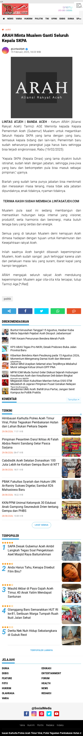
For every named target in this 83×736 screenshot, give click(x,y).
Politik (40, 725)
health (46, 683)
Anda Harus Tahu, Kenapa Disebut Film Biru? (31, 569)
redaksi (46, 693)
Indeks (60, 725)
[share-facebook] (25, 311)
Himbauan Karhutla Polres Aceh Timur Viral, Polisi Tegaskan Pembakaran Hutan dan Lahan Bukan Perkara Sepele (30, 422)
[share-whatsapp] (58, 311)
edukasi (46, 668)
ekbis (62, 18)
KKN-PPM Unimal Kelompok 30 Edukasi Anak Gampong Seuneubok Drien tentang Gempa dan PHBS (30, 507)
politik (39, 18)
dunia (71, 18)
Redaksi (50, 725)
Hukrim (31, 725)
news (10, 18)
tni (47, 18)
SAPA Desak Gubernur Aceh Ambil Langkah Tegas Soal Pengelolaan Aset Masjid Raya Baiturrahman (31, 550)
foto (5, 683)
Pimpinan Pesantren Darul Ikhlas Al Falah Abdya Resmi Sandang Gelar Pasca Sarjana (30, 443)
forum (46, 678)
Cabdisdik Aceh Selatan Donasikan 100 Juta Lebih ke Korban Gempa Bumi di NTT (30, 462)
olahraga (8, 693)
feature (7, 678)
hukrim (28, 18)
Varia (22, 725)
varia (19, 18)
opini (54, 18)
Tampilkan (73, 399)
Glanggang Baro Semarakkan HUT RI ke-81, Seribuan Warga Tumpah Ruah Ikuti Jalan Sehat (33, 614)
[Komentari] (74, 311)
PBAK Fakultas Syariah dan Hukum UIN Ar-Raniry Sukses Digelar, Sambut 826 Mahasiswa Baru (29, 485)
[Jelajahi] (78, 5)
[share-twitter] (41, 311)
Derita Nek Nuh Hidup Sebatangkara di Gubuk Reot (32, 633)
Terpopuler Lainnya (41, 650)
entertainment (51, 673)
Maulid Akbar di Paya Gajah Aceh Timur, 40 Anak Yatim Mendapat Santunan (30, 592)
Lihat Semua (41, 525)
